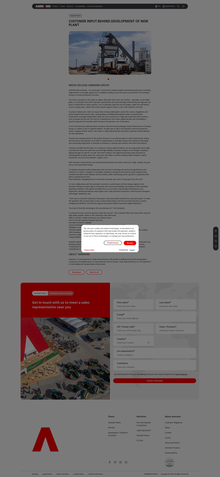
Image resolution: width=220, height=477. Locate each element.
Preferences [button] (112, 243)
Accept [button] (130, 243)
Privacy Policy (89, 250)
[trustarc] (132, 250)
